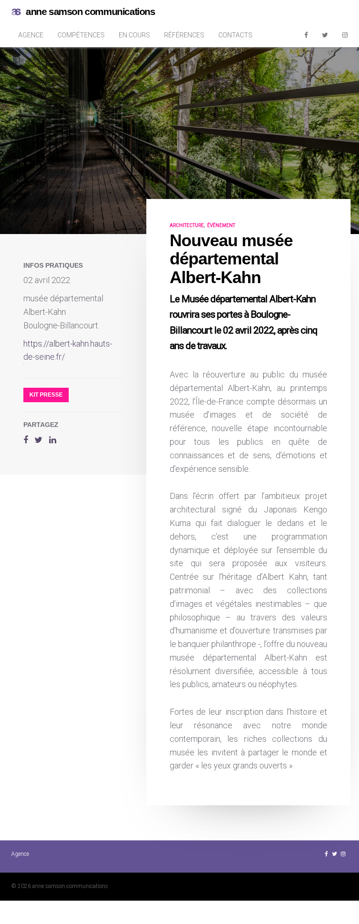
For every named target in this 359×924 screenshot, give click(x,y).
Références (184, 35)
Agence (30, 35)
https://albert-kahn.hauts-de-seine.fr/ (67, 350)
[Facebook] (306, 35)
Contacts (235, 35)
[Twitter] (325, 35)
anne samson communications (90, 11)
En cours (134, 35)
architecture (187, 225)
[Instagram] (345, 35)
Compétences (81, 35)
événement (221, 225)
